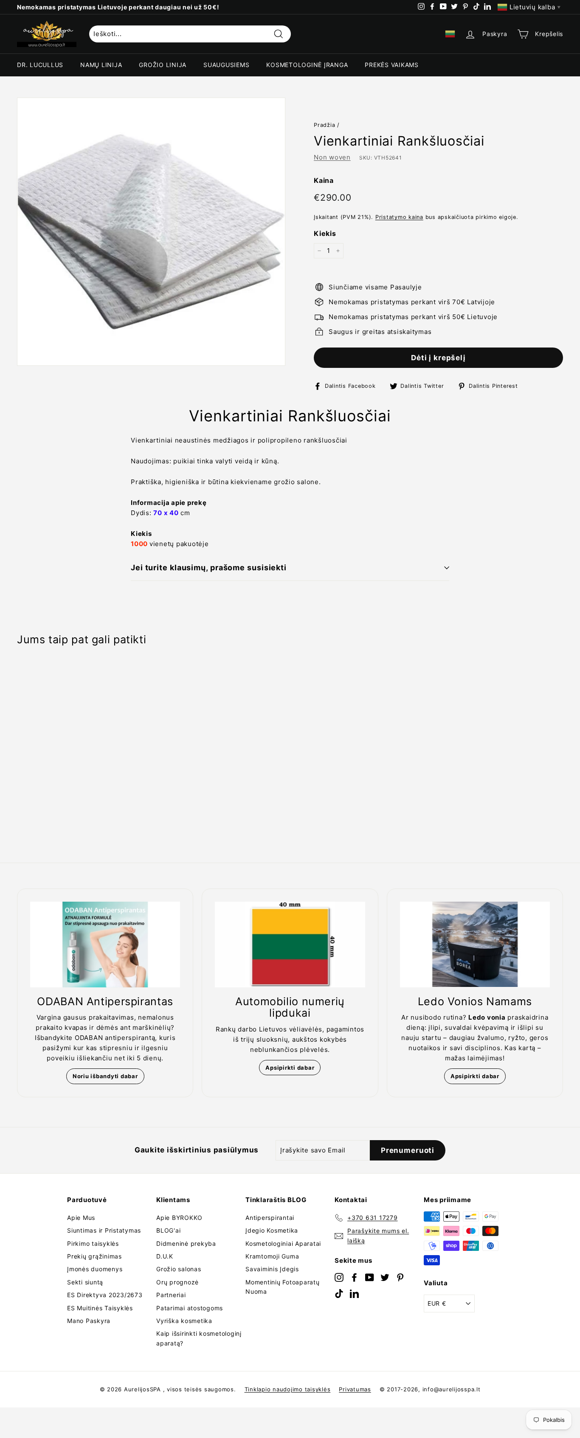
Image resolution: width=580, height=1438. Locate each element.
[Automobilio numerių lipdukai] (290, 944)
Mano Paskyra (88, 1320)
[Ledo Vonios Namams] (475, 944)
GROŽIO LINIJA (162, 64)
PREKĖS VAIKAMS (392, 64)
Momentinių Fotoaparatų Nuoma (282, 1286)
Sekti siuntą (85, 1282)
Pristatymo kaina (399, 217)
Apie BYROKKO (179, 1217)
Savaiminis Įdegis (272, 1269)
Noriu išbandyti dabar (105, 1076)
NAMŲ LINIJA (101, 64)
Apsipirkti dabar (289, 1067)
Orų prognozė (177, 1282)
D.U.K (164, 1256)
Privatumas (355, 1389)
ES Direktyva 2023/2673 (105, 1294)
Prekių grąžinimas (94, 1256)
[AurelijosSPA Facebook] (354, 1277)
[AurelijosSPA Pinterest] (400, 1277)
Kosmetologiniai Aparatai (283, 1243)
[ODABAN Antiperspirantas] (105, 944)
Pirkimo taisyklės (93, 1243)
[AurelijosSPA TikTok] (339, 1293)
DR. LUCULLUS (40, 64)
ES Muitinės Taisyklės (100, 1308)
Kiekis (325, 233)
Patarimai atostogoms (189, 1308)
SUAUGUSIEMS (226, 64)
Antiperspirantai (269, 1217)
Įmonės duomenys (94, 1269)
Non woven (332, 157)
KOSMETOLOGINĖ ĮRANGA (307, 64)
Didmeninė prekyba (186, 1243)
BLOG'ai (168, 1230)
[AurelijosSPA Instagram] (339, 1277)
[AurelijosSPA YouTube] (369, 1277)
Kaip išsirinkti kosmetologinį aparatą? (199, 1338)
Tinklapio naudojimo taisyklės (288, 1389)
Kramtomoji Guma (272, 1256)
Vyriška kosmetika (184, 1320)
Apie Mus (81, 1217)
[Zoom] (151, 231)
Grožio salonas (178, 1269)
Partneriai (171, 1294)
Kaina (324, 180)
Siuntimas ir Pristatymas (104, 1230)
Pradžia (324, 125)
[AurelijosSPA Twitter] (384, 1277)
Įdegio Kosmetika (271, 1230)
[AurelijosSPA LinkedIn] (354, 1293)
